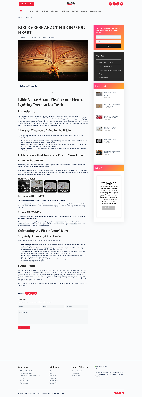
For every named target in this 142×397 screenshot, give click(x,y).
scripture (74, 224)
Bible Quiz (65, 11)
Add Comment (24, 312)
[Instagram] (114, 4)
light (41, 272)
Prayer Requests (95, 11)
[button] (86, 86)
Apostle (26, 204)
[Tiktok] (117, 4)
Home (32, 11)
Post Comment (24, 328)
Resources (84, 11)
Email (45, 306)
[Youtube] (121, 4)
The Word (74, 11)
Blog (37, 11)
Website (69, 306)
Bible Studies (55, 11)
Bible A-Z (45, 11)
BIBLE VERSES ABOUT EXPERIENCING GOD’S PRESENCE (110, 94)
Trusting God (28, 17)
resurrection (60, 222)
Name (21, 306)
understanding (22, 224)
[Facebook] (110, 4)
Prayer (23, 248)
